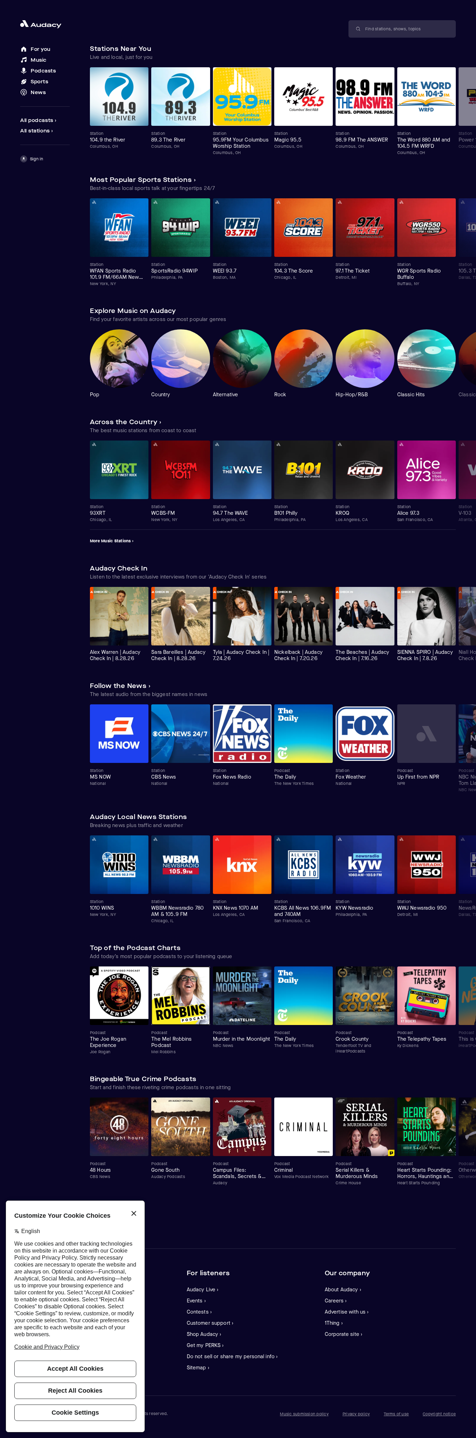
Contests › (199, 1311)
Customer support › (210, 1323)
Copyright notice (439, 1414)
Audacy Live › (203, 1289)
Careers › (336, 1300)
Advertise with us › (347, 1311)
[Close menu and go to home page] (45, 24)
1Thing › (334, 1323)
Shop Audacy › (204, 1334)
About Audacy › (343, 1289)
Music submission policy (304, 1414)
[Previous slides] (436, 57)
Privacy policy (356, 1414)
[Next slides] (449, 57)
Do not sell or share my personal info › (232, 1356)
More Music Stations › (111, 541)
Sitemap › (198, 1367)
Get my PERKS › (205, 1345)
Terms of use (396, 1414)
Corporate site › (343, 1334)
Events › (196, 1300)
